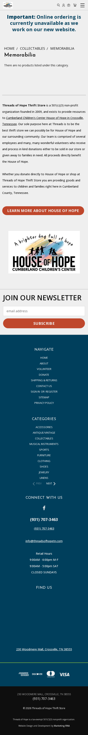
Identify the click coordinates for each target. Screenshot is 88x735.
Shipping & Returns (44, 380)
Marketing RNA (62, 725)
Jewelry (44, 472)
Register (52, 391)
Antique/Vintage (44, 432)
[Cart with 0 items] (75, 5)
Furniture (44, 455)
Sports (44, 450)
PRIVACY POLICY (44, 403)
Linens (44, 478)
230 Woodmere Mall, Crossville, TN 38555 (44, 649)
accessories (44, 427)
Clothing (44, 461)
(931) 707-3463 (44, 528)
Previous (6, 730)
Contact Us (44, 386)
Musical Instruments (44, 444)
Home (44, 357)
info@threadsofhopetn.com (44, 541)
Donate (44, 375)
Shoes (44, 466)
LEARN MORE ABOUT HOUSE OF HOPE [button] (43, 210)
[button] (44, 252)
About (44, 363)
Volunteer (44, 369)
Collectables (44, 438)
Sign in (36, 391)
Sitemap (44, 397)
